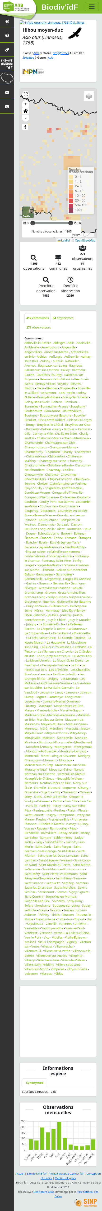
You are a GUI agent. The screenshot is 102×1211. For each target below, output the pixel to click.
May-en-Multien (52, 724)
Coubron (30, 502)
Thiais (55, 915)
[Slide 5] (70, 1050)
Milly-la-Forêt (33, 733)
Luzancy (30, 706)
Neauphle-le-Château (39, 778)
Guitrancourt (58, 606)
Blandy (29, 388)
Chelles (68, 470)
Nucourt (54, 787)
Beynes (63, 384)
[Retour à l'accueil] (7, 21)
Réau (73, 828)
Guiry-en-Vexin (36, 606)
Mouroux (65, 760)
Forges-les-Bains (48, 565)
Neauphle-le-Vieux (70, 778)
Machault (45, 706)
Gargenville (53, 579)
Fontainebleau (34, 556)
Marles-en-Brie (34, 715)
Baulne (29, 375)
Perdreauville (42, 810)
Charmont (53, 452)
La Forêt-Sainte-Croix (41, 638)
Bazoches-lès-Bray (49, 375)
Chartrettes (83, 452)
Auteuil (58, 361)
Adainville (83, 343)
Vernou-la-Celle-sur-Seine (71, 933)
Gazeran (45, 583)
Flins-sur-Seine (34, 551)
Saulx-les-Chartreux (38, 887)
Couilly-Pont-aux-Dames (56, 502)
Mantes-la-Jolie (47, 710)
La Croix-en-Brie (35, 633)
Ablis (71, 343)
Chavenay (53, 470)
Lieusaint (46, 692)
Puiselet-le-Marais (51, 824)
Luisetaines (32, 701)
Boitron (56, 402)
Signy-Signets (78, 892)
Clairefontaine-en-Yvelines (68, 483)
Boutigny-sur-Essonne (55, 415)
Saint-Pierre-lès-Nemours (60, 874)
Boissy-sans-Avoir (36, 402)
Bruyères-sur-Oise (77, 424)
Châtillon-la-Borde (60, 465)
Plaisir (72, 810)
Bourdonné (52, 411)
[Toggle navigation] (91, 6)
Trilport (79, 919)
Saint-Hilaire (66, 851)
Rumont (45, 837)
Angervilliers (33, 352)
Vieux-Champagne (51, 942)
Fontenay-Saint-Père (56, 560)
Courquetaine (48, 520)
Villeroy (29, 960)
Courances (48, 511)
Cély (27, 433)
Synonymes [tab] (34, 1082)
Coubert (83, 497)
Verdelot (46, 933)
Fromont (48, 570)
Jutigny (31, 624)
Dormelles (74, 529)
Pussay (71, 824)
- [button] (25, 117)
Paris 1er (85, 801)
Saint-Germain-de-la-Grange (53, 848)
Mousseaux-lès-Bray (38, 765)
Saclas (78, 837)
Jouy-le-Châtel (56, 620)
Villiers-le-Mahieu (73, 960)
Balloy (65, 370)
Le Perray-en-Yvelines (53, 665)
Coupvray (31, 511)
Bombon (71, 402)
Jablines (39, 615)
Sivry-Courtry (33, 896)
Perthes (59, 810)
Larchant (79, 647)
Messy (85, 728)
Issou (28, 615)
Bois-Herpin (67, 393)
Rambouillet (58, 828)
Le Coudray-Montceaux (53, 656)
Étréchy (31, 542)
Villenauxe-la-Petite (56, 951)
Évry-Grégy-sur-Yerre (64, 542)
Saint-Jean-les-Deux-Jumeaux (58, 855)
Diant (61, 529)
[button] (25, 94)
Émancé (45, 538)
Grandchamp (33, 592)
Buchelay (32, 429)
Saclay (28, 842)
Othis (38, 796)
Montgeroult (83, 747)
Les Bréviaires (58, 669)
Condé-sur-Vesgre (37, 492)
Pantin (57, 801)
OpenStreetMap (85, 240)
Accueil (20, 1173)
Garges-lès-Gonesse (77, 579)
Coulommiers (68, 506)
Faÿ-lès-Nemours (50, 547)
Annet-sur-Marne (56, 352)
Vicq (47, 937)
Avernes (30, 365)
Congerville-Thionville (67, 492)
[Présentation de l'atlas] (7, 35)
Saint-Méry (32, 874)
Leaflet (65, 240)
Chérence (51, 474)
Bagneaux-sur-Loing (52, 365)
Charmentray (33, 452)
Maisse (29, 710)
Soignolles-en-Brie (37, 901)
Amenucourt (50, 347)
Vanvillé (51, 923)
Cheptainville (33, 474)
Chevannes (68, 474)
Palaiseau (44, 801)
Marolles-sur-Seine (50, 719)
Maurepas (31, 724)
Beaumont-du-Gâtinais (56, 379)
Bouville (79, 415)
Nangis (79, 769)
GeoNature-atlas (43, 1191)
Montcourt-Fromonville (55, 742)
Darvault (63, 524)
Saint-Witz (53, 883)
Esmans (70, 538)
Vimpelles (57, 969)
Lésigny (52, 678)
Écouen (66, 533)
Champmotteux (35, 447)
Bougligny (77, 406)
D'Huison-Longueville (39, 529)
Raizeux (42, 828)
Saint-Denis (43, 846)
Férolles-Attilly (75, 547)
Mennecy (30, 728)
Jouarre (65, 615)
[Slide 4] (62, 1050)
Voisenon (31, 973)
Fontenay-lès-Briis (59, 556)
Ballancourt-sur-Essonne (41, 370)
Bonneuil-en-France (54, 406)
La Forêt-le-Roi (80, 633)
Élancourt (31, 538)
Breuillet (30, 420)
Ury (89, 919)
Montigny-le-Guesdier (41, 751)
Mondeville (65, 738)
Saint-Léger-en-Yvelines (55, 860)
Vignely (72, 942)
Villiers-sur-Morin (36, 969)
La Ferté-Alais (58, 633)
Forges (29, 565)
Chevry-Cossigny (60, 479)
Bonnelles (31, 406)
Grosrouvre (32, 601)
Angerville (68, 347)
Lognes (41, 697)
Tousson (68, 915)
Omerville (31, 792)
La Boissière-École (51, 624)
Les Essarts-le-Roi (65, 674)
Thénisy (43, 915)
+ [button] (25, 103)
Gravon (50, 592)
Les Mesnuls (69, 678)
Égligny (79, 533)
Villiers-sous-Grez (68, 964)
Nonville (40, 787)
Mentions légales (65, 1178)
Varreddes (31, 928)
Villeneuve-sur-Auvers (51, 955)
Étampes (85, 538)
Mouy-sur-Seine (60, 769)
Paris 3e (31, 805)
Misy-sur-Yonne (56, 733)
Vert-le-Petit (32, 937)
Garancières (64, 574)
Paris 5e (44, 805)
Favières (30, 547)
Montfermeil (83, 742)
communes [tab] (37, 318)
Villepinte (75, 955)
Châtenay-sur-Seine (52, 461)
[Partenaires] (7, 50)
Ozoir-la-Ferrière (55, 796)
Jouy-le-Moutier (80, 620)
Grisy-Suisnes (57, 597)
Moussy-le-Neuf (35, 769)
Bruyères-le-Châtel (50, 424)
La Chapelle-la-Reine (51, 629)
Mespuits (72, 728)
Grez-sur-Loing (34, 597)
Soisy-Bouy (75, 901)
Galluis (29, 574)
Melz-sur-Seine (76, 724)
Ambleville (31, 347)
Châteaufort (56, 456)
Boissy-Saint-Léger (75, 397)
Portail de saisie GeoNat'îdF (67, 1173)
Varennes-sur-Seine (72, 923)
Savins (82, 887)
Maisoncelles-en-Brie (68, 706)
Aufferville (71, 356)
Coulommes (48, 506)
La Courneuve (77, 629)
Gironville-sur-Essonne (54, 588)
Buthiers (70, 429)
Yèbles (58, 973)
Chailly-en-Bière (66, 433)
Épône (58, 538)
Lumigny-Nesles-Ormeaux (61, 701)
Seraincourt (46, 892)
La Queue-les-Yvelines (55, 647)
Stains (43, 910)
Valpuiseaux (34, 923)
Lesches (45, 674)
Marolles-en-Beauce (61, 715)
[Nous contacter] (7, 92)
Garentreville (33, 579)
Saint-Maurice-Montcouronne (63, 869)
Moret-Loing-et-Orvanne (58, 756)
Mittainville (32, 738)
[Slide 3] (53, 1050)
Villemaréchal (64, 946)
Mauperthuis (74, 719)
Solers (28, 905)
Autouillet (72, 361)
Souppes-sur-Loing (66, 905)
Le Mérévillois (82, 656)
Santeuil (82, 883)
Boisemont (48, 393)
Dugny (31, 533)
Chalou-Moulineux (76, 438)
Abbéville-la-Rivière (37, 343)
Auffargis (55, 356)
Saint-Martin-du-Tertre (54, 865)
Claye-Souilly (33, 488)
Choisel (42, 483)
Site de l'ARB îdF (37, 1173)
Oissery (83, 787)
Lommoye (55, 697)
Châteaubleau (36, 456)
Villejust (46, 946)
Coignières (52, 488)
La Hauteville (56, 642)
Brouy (30, 424)
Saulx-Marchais (65, 887)
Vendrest (30, 933)
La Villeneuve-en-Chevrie (55, 651)
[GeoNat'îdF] (7, 64)
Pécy (27, 810)
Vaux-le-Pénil (74, 928)
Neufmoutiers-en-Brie (55, 783)
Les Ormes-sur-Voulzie (54, 683)
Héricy (38, 610)
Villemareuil (32, 951)
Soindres (58, 901)
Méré (43, 728)
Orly (57, 792)
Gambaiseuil (44, 574)
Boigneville (67, 388)
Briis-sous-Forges (79, 420)
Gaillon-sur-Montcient (71, 570)
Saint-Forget (62, 846)
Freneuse (68, 565)
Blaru (40, 388)
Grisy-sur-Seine (79, 597)
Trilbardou (64, 919)
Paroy (57, 805)
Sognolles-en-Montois (61, 896)
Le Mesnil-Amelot (38, 660)
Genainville (60, 583)
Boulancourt (33, 411)
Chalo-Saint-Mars (49, 438)
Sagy (39, 842)
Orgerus (46, 792)
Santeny (68, 883)
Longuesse (73, 697)
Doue (87, 529)
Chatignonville (34, 465)
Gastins (31, 583)
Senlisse (30, 892)
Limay (59, 692)
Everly (43, 542)
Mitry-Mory (78, 733)
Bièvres (75, 384)
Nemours (31, 783)
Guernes (49, 601)
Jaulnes (53, 615)
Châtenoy (75, 461)
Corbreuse (67, 497)
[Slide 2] (45, 1050)
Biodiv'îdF (59, 7)
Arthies (42, 356)
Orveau (85, 792)
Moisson (48, 738)
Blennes (51, 388)
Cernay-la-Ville (43, 433)
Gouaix (78, 588)
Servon (62, 892)
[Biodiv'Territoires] (7, 78)
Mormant (50, 760)
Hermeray (53, 610)
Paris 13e (71, 801)
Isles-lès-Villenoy (73, 610)
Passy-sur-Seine (74, 805)
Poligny (51, 815)
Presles (41, 819)
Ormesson (70, 792)
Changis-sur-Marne (62, 447)
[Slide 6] (79, 1050)
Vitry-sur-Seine (77, 969)
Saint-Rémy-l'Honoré (70, 878)
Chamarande (33, 442)
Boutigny (30, 415)
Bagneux (75, 365)
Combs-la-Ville (72, 488)
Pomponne (66, 815)
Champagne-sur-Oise (60, 442)
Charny (67, 452)
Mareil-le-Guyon (71, 710)
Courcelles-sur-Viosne (39, 515)
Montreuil (31, 756)
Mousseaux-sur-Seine (70, 765)
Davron (76, 524)
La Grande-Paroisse (71, 638)
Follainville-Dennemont (63, 551)
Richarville (31, 833)
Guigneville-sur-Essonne (74, 601)
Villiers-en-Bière (48, 960)
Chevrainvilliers (35, 479)
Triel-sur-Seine (45, 919)
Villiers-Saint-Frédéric (39, 964)
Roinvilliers (48, 833)
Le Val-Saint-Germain (59, 687)
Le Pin (75, 665)
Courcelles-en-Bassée (73, 511)
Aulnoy (45, 361)
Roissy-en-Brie (69, 833)
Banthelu (78, 370)
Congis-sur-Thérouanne (41, 497)
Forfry (77, 560)
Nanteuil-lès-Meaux (71, 774)
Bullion (46, 429)
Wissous (46, 973)
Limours (71, 692)
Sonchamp (43, 905)
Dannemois (46, 524)
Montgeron (63, 747)
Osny (28, 796)
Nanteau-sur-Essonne (39, 774)
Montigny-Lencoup (73, 751)
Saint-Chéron (54, 842)
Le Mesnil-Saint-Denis (68, 660)
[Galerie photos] (7, 106)
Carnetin (84, 429)
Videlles (57, 937)
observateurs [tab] (38, 327)
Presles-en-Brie (58, 819)
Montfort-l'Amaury (39, 747)
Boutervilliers (72, 411)
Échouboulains (48, 533)
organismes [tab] (63, 318)
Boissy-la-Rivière (48, 397)
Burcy (57, 429)
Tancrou (55, 910)
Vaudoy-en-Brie (52, 928)
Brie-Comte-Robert (51, 420)
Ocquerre (69, 787)
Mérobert (56, 728)
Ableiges (59, 343)
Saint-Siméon (33, 883)
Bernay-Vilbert (45, 384)
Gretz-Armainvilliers (72, 592)
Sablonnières (63, 837)
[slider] (70, 223)
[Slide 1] (36, 1050)
